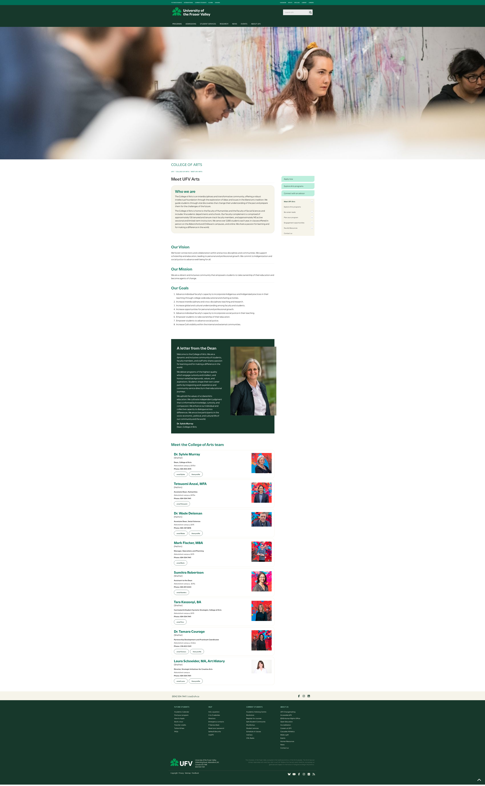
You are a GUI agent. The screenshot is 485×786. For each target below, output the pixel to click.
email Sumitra (181, 592)
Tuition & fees (179, 728)
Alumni (210, 2)
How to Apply (179, 718)
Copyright (174, 773)
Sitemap (188, 773)
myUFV (290, 2)
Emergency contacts (216, 721)
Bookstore (250, 715)
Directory (211, 718)
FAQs (176, 731)
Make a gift (284, 734)
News (234, 23)
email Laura (181, 681)
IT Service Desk (213, 725)
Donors (217, 2)
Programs (177, 23)
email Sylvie (181, 474)
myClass (297, 2)
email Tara (180, 622)
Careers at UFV (286, 728)
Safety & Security (214, 731)
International (188, 2)
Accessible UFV (286, 715)
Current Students (200, 2)
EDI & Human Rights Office (290, 718)
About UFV (256, 23)
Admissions (191, 23)
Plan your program (291, 217)
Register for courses (253, 718)
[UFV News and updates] (314, 774)
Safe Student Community (255, 721)
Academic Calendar (181, 711)
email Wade (181, 533)
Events (244, 23)
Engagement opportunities (294, 222)
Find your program (181, 715)
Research (224, 23)
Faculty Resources (290, 228)
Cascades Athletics (287, 731)
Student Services (208, 23)
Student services (252, 728)
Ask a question (214, 711)
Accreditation (285, 725)
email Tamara (181, 651)
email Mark (181, 563)
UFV (172, 171)
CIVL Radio (250, 738)
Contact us (288, 233)
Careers (311, 2)
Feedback (195, 773)
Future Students (176, 2)
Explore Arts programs (292, 206)
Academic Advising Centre (256, 711)
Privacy (181, 773)
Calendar (283, 2)
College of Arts (182, 171)
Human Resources (287, 741)
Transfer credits (180, 725)
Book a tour (178, 721)
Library (304, 2)
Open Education (286, 721)
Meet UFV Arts (196, 171)
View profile (195, 474)
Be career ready (290, 212)
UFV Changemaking (287, 711)
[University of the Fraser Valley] (191, 11)
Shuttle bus (250, 725)
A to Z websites (214, 715)
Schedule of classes (253, 731)
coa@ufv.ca (193, 696)
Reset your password (216, 728)
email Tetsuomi (182, 504)
